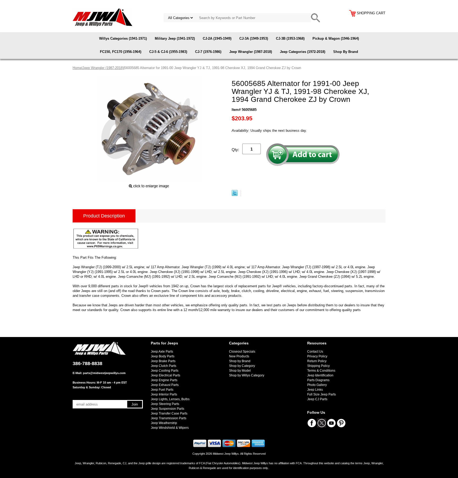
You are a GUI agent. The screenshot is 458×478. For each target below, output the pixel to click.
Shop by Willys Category (246, 375)
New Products (239, 356)
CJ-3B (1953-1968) (290, 38)
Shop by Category (242, 366)
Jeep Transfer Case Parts (169, 413)
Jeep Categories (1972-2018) (302, 52)
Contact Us (315, 351)
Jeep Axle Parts (162, 351)
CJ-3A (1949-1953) (253, 38)
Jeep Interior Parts (164, 394)
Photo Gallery (317, 385)
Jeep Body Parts (162, 356)
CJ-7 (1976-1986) (208, 52)
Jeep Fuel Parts (162, 389)
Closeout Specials (242, 351)
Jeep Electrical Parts (165, 375)
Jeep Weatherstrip (164, 423)
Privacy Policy (317, 356)
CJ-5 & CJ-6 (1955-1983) (168, 52)
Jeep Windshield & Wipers (170, 428)
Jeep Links (315, 389)
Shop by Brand (239, 361)
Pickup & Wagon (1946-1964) (335, 38)
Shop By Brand (345, 52)
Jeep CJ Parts (317, 399)
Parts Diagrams (318, 380)
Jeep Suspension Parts (167, 409)
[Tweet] (235, 195)
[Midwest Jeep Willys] (102, 17)
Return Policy (317, 361)
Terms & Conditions (321, 370)
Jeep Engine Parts (164, 380)
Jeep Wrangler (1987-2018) (250, 52)
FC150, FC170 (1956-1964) (120, 52)
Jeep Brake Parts (163, 361)
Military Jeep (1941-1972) (175, 38)
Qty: (235, 149)
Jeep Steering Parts (165, 404)
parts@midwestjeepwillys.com (104, 373)
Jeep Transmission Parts (168, 418)
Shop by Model (240, 370)
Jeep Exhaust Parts (165, 385)
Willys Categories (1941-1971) (123, 38)
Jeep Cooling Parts (164, 370)
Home (77, 68)
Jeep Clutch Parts (163, 366)
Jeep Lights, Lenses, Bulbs (170, 399)
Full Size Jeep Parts (321, 394)
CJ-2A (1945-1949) (217, 38)
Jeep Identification (320, 375)
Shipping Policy (318, 366)
